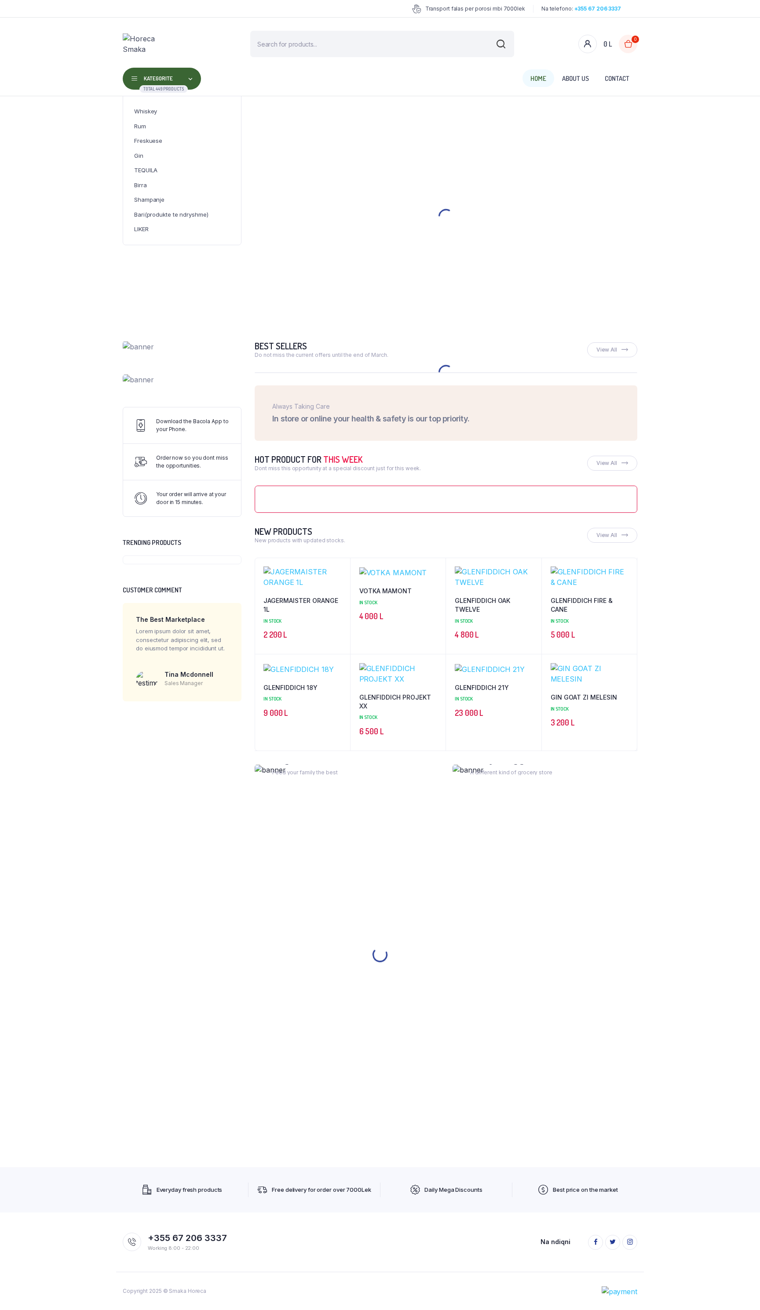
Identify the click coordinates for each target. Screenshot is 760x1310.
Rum (140, 126)
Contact (617, 78)
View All (606, 349)
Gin (138, 155)
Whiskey (145, 111)
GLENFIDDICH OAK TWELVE (482, 605)
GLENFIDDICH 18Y (290, 687)
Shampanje (149, 199)
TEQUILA (145, 170)
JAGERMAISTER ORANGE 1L (300, 605)
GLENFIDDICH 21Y (482, 687)
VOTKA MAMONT (385, 591)
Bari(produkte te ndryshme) (171, 214)
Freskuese (148, 140)
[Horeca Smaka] (148, 43)
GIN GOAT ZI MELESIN (584, 697)
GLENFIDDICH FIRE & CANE (582, 605)
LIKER (141, 228)
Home (538, 78)
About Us (575, 78)
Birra (140, 185)
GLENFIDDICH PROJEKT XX (395, 701)
